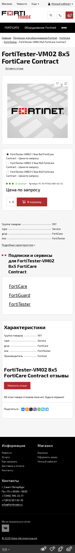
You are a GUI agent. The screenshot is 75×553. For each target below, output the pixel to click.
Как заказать (9, 461)
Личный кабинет (47, 461)
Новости (7, 452)
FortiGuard (19, 295)
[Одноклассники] (27, 409)
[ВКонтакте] (23, 409)
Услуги (6, 457)
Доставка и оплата (13, 465)
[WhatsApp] (39, 409)
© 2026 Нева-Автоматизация (19, 538)
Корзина (43, 452)
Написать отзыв (17, 385)
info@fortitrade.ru (12, 504)
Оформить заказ (47, 457)
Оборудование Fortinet (40, 27)
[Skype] (43, 409)
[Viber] (35, 409)
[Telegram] (47, 409)
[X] (31, 409)
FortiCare (18, 286)
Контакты (7, 470)
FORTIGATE (12, 27)
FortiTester (20, 304)
